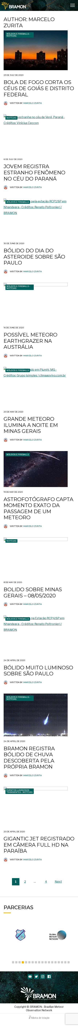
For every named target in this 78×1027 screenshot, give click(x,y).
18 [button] (68, 962)
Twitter (36, 976)
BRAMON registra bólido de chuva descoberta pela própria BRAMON (29, 757)
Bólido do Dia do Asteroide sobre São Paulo (34, 256)
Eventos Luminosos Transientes (18, 791)
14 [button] (55, 962)
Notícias (11, 36)
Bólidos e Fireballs (18, 34)
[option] (30, 935)
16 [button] (62, 962)
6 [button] (29, 962)
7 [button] (33, 962)
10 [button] (42, 962)
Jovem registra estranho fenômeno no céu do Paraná (34, 172)
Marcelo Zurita (32, 103)
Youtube (30, 976)
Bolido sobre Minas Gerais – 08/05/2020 (33, 592)
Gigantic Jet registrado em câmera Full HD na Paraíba (39, 845)
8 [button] (36, 962)
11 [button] (46, 962)
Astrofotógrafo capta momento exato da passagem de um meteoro (38, 508)
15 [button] (59, 962)
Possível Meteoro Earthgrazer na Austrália (30, 341)
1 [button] (13, 962)
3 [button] (20, 962)
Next (58, 881)
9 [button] (39, 962)
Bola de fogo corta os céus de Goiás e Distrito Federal (39, 88)
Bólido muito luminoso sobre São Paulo (38, 670)
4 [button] (23, 962)
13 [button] (52, 962)
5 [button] (26, 962)
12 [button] (49, 962)
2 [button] (16, 962)
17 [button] (65, 962)
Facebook (49, 976)
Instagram (42, 976)
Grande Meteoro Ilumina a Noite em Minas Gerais (31, 425)
